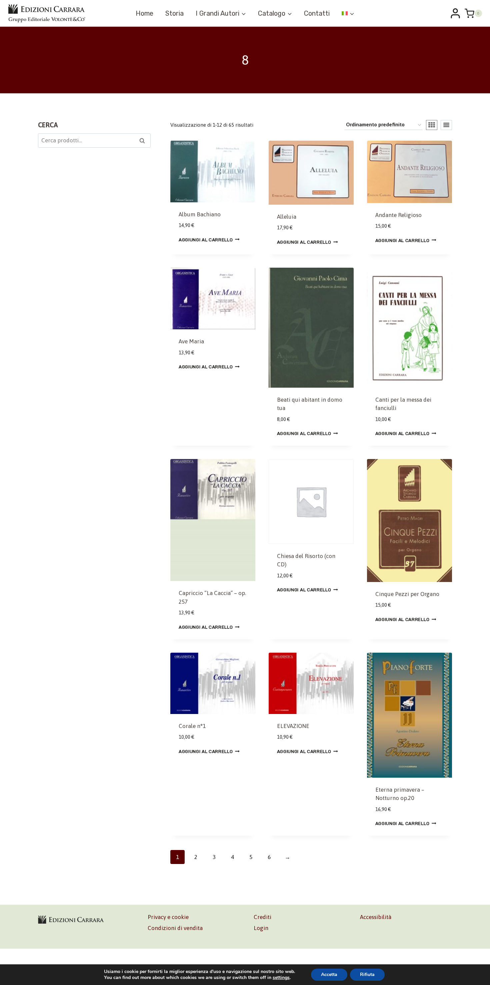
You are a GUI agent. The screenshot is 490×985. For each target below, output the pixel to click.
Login (261, 928)
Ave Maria (191, 341)
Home (144, 13)
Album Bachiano (200, 214)
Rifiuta (367, 974)
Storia (174, 13)
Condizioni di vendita (175, 928)
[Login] (455, 13)
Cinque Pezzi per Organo (407, 594)
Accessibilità (375, 917)
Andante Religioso (398, 215)
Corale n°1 (192, 726)
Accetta (329, 974)
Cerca (144, 141)
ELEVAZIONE (293, 726)
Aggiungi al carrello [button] (206, 239)
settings (281, 978)
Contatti (317, 13)
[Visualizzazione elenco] (446, 125)
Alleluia (286, 216)
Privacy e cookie (168, 917)
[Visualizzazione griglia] (431, 125)
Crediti (262, 917)
